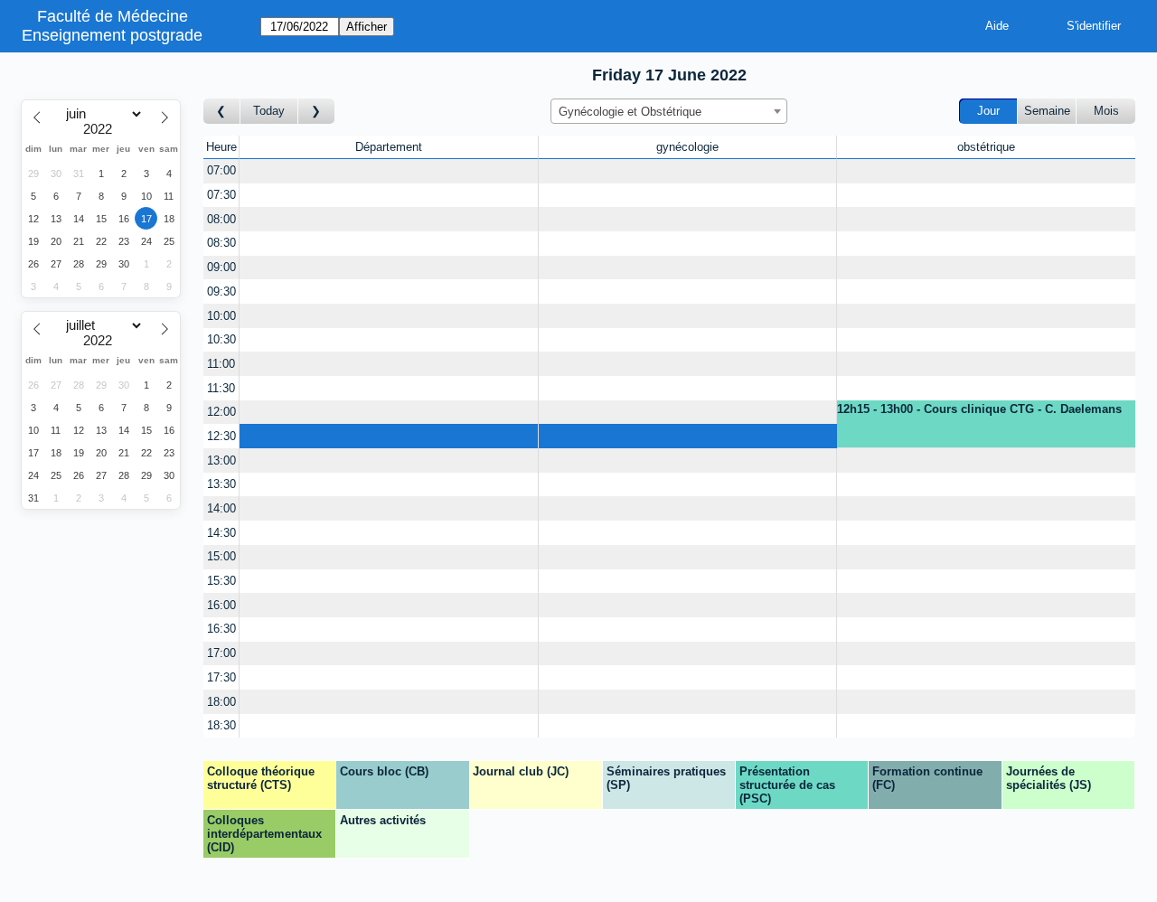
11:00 (221, 364)
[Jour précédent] (221, 112)
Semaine (1047, 110)
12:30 (221, 436)
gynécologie (687, 147)
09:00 (221, 267)
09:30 (221, 291)
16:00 (221, 605)
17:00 (221, 653)
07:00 (221, 170)
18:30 (221, 725)
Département (388, 147)
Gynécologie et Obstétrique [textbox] (630, 111)
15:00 (221, 556)
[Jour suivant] (316, 112)
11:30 (221, 388)
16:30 (221, 628)
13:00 (221, 460)
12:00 (221, 411)
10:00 (221, 316)
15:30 (221, 580)
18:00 (221, 702)
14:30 (221, 533)
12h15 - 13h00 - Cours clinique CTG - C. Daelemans (979, 409)
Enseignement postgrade (112, 35)
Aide (997, 26)
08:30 (221, 242)
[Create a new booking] (389, 171)
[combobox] (668, 111)
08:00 (221, 219)
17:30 (221, 677)
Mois (1106, 110)
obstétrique (986, 147)
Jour (988, 110)
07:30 (221, 195)
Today (269, 110)
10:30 (221, 339)
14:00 (221, 508)
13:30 (221, 484)
